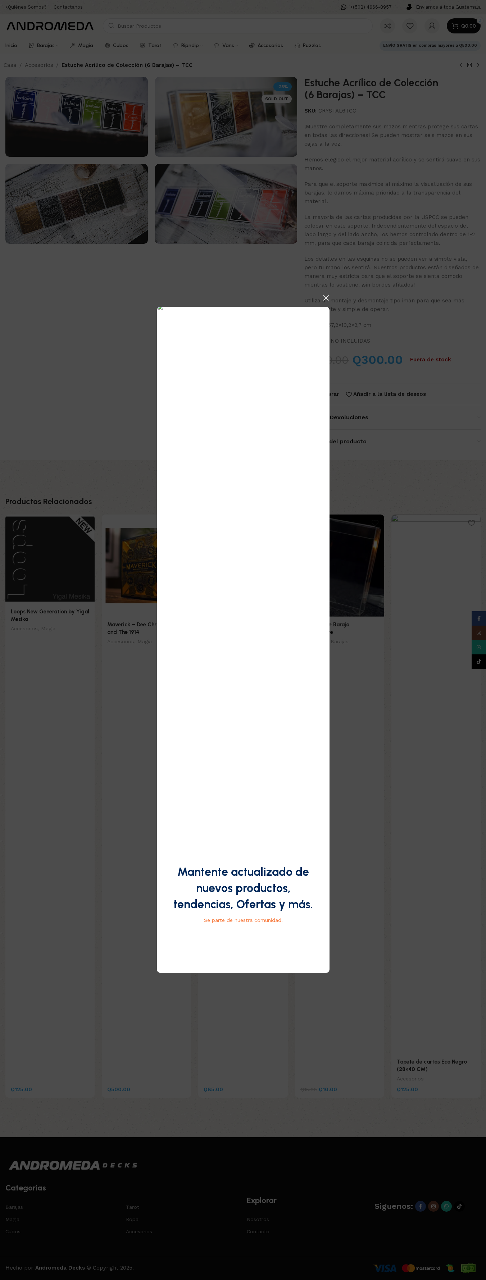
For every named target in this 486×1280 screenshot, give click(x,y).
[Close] (326, 298)
